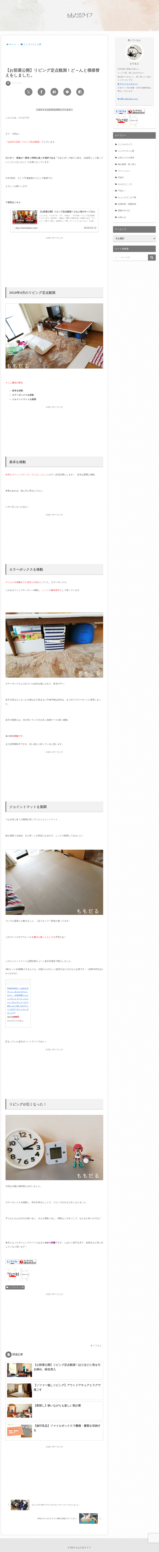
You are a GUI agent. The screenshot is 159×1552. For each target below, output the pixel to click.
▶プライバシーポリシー (128, 84)
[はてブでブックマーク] (54, 92)
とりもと (134, 63)
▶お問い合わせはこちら (128, 99)
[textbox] (54, 395)
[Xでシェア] (28, 92)
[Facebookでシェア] (41, 92)
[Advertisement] (54, 56)
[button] (80, 92)
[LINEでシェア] (67, 92)
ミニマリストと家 (16, 1287)
